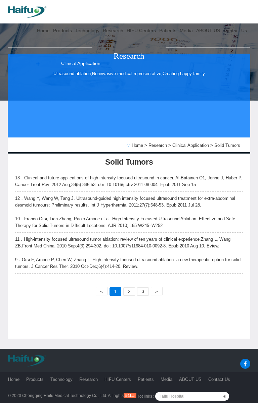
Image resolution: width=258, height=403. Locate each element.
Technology (61, 379)
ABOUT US (190, 379)
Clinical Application (190, 145)
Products (35, 379)
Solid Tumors (227, 145)
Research (157, 145)
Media (166, 379)
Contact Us (219, 379)
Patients (146, 379)
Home (137, 145)
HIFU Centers (117, 379)
